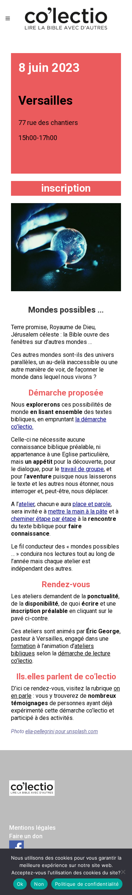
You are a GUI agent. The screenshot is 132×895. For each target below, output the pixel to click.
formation (23, 646)
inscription (66, 188)
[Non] (122, 871)
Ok (20, 884)
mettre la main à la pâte (77, 511)
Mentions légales (32, 827)
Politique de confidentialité (87, 884)
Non (39, 884)
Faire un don (26, 836)
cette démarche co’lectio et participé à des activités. (62, 714)
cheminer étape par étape (43, 518)
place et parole (92, 504)
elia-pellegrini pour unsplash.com (61, 731)
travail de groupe (82, 469)
